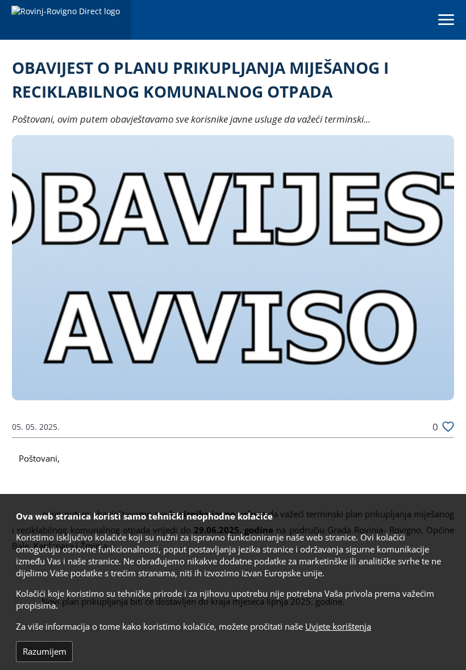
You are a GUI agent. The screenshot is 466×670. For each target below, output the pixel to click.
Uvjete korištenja (338, 627)
